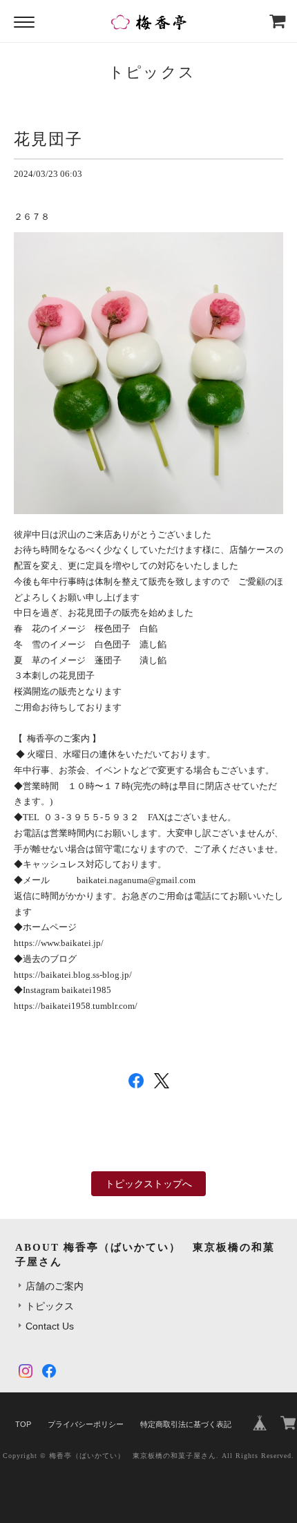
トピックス (50, 1306)
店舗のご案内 (55, 1286)
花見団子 (48, 139)
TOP (23, 1424)
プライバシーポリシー (86, 1424)
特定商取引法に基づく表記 (185, 1424)
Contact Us (50, 1326)
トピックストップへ (148, 1183)
